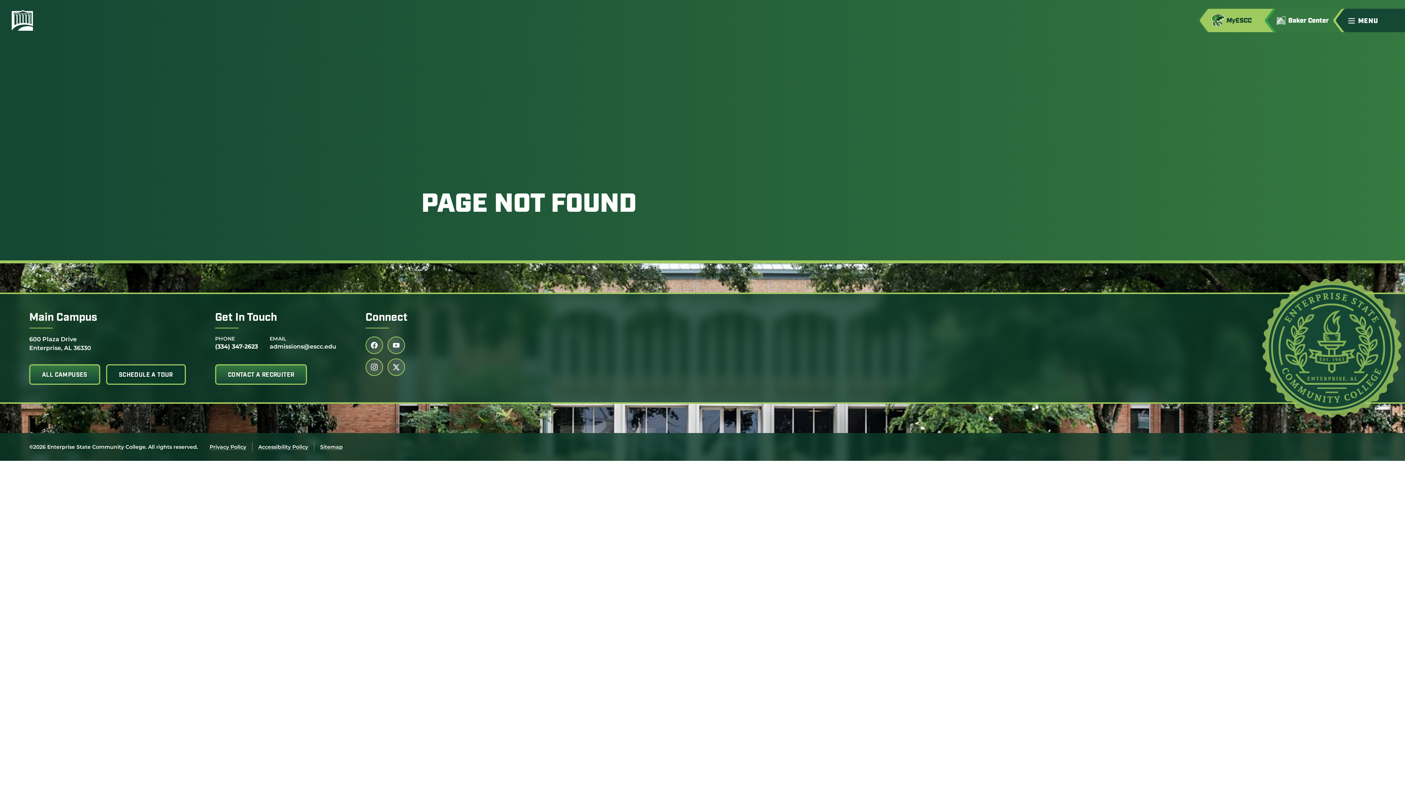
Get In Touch (246, 318)
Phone (225, 338)
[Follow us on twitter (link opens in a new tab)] (396, 367)
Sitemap (331, 447)
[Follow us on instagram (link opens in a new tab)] (374, 367)
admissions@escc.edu (303, 346)
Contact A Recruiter (261, 375)
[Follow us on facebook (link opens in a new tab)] (374, 345)
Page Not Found (529, 205)
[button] (1373, 20)
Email (278, 338)
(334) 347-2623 (236, 346)
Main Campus (63, 318)
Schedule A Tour (146, 375)
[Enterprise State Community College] (57, 20)
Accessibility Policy (283, 447)
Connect (387, 318)
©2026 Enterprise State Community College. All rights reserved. (113, 447)
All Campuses (64, 375)
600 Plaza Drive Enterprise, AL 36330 (60, 343)
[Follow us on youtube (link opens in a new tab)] (396, 345)
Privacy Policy (228, 447)
